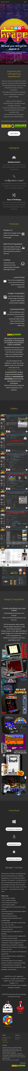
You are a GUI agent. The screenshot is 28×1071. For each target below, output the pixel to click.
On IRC (17, 1039)
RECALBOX (7, 1013)
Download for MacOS (14, 859)
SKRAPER (5, 2)
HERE (17, 983)
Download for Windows (14, 829)
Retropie (4, 1040)
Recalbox (4, 1039)
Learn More (14, 133)
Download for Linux (14, 844)
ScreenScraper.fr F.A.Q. (14, 370)
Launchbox (5, 1042)
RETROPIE (20, 1013)
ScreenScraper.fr (6, 1037)
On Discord (18, 1037)
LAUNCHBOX (7, 1026)
